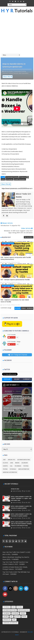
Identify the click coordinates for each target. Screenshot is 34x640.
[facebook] (10, 1)
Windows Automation (10, 472)
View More (29, 237)
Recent (17, 379)
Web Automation (24, 469)
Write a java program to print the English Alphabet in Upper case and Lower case (16, 399)
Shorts (5, 466)
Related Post (6, 237)
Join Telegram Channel (19, 355)
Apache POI (11, 459)
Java (11, 463)
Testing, (10, 73)
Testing (26, 466)
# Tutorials (10, 179)
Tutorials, (15, 73)
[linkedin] (21, 1)
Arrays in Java (9, 385)
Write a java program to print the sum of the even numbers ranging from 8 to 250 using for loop (21, 523)
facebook (30, 308)
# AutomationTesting (12, 177)
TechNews (18, 466)
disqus (23, 308)
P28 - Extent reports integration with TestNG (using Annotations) (16, 258)
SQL (11, 466)
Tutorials (13, 469)
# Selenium (23, 177)
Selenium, (5, 73)
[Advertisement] (17, 34)
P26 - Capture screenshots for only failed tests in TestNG (15, 301)
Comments (27, 379)
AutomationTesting (8, 243)
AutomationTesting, (20, 71)
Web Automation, (24, 73)
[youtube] (24, 1)
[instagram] (18, 1)
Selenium (25, 463)
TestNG (5, 469)
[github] (15, 1)
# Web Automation (20, 179)
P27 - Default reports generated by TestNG (15, 280)
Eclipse (5, 463)
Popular (7, 379)
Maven (17, 463)
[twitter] (13, 1)
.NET (4, 459)
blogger (17, 308)
